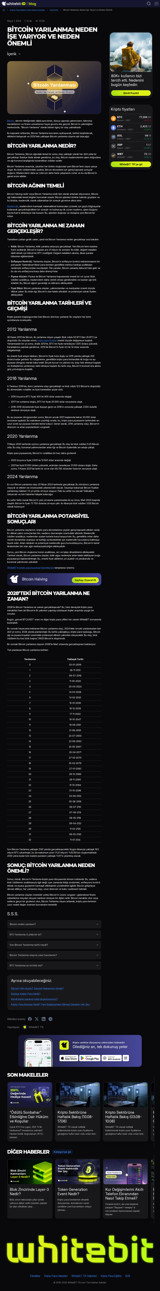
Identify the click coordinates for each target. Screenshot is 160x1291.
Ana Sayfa (3, 10)
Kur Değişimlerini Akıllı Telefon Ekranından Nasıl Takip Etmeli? (124, 1193)
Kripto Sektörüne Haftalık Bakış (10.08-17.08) (75, 1116)
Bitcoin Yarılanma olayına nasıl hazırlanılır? (33, 955)
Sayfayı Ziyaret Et (85, 580)
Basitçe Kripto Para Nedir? (25, 993)
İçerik (11, 54)
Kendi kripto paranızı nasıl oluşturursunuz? (34, 999)
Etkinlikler (35, 1275)
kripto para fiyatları (47, 340)
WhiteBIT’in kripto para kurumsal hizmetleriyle (30, 567)
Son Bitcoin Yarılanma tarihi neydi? (29, 944)
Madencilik (12, 206)
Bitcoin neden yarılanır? (23, 924)
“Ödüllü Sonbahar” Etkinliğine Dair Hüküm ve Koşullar (29, 1116)
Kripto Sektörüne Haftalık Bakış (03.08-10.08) (123, 1116)
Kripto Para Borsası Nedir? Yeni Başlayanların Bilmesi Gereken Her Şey (50, 1004)
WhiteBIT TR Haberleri (84, 1275)
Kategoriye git (62, 1151)
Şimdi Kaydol (131, 93)
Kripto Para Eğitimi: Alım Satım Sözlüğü (27, 10)
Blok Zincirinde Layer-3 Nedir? (29, 1191)
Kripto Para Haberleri (56, 1275)
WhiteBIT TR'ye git (131, 164)
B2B (127, 1275)
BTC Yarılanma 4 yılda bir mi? (26, 934)
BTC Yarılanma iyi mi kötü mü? (26, 965)
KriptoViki (54, 10)
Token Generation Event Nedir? (73, 1191)
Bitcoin (10, 120)
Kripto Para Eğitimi (111, 1275)
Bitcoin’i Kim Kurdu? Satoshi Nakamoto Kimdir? (37, 988)
